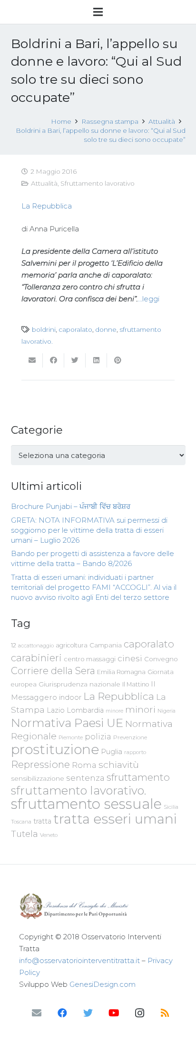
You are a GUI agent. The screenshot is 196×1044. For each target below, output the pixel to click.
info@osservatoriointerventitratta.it (79, 960)
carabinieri (36, 658)
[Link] (98, 906)
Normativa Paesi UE (67, 723)
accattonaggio (36, 645)
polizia (98, 736)
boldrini (44, 329)
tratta (42, 821)
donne (106, 329)
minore (114, 711)
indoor (70, 697)
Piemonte (71, 737)
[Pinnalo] (117, 360)
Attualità (44, 183)
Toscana (21, 821)
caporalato (75, 329)
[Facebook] (62, 1013)
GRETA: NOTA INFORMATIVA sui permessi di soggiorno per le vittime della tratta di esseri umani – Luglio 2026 (89, 530)
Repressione (40, 764)
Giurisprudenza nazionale (79, 684)
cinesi (130, 658)
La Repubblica (46, 205)
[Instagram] (139, 1013)
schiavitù (118, 764)
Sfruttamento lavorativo (97, 183)
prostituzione (55, 749)
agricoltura (72, 645)
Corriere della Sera (53, 670)
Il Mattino (135, 684)
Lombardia (85, 710)
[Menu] (98, 12)
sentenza (85, 778)
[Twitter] (88, 1013)
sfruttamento (138, 777)
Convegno (161, 659)
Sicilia (171, 807)
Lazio (56, 710)
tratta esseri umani (115, 819)
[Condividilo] (53, 360)
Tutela (24, 834)
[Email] (37, 1013)
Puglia (111, 751)
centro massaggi (90, 659)
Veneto (49, 835)
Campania (105, 645)
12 (13, 645)
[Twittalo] (75, 360)
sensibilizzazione (37, 778)
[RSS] (165, 1013)
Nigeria (166, 710)
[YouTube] (114, 1013)
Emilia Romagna (121, 672)
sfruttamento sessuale (86, 803)
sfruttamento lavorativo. (78, 790)
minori (140, 709)
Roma (84, 765)
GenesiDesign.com (102, 984)
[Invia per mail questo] (32, 360)
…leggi (148, 298)
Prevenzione (130, 737)
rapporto (135, 752)
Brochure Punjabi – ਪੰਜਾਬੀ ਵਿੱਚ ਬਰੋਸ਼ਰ (70, 506)
